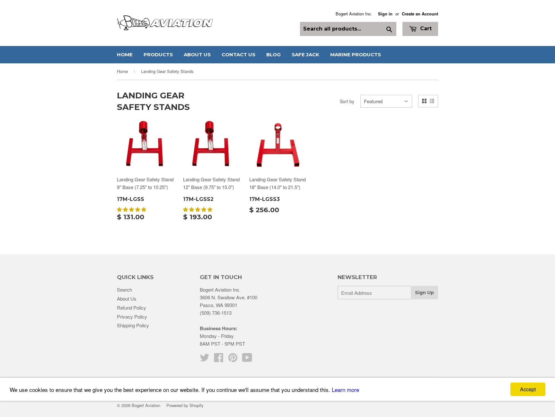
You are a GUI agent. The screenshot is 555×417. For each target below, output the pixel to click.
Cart (425, 28)
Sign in (385, 14)
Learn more (345, 389)
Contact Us (238, 54)
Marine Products (355, 54)
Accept (528, 389)
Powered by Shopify (185, 405)
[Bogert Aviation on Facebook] (219, 359)
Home (125, 54)
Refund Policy (131, 307)
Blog (273, 54)
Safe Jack (305, 54)
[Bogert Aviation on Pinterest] (233, 359)
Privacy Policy (132, 316)
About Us (197, 54)
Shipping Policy (133, 325)
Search (124, 289)
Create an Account (420, 14)
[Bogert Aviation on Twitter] (204, 359)
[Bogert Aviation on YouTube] (247, 359)
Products (158, 54)
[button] (132, 209)
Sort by (347, 101)
